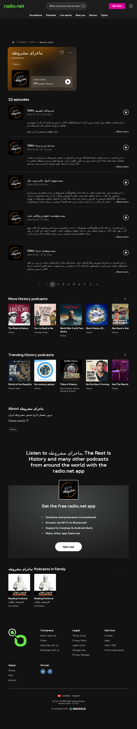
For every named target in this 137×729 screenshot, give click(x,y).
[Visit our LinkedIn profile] (43, 671)
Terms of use (79, 636)
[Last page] (97, 284)
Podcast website (16, 420)
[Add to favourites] (62, 52)
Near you (80, 15)
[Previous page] (46, 284)
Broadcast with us (49, 650)
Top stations (35, 15)
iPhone (11, 670)
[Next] (125, 297)
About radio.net (48, 636)
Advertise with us (49, 645)
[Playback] (68, 81)
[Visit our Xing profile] (50, 671)
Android (12, 680)
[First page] (39, 284)
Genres (93, 15)
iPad (10, 675)
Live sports (66, 15)
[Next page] (90, 284)
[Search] (83, 6)
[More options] (71, 53)
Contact (109, 636)
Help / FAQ (110, 645)
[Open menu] (131, 6)
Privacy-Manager (81, 655)
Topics (104, 15)
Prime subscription (114, 650)
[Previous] (117, 297)
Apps (107, 640)
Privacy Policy (80, 640)
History (16, 64)
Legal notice (79, 645)
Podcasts (51, 15)
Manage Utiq (79, 650)
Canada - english (70, 696)
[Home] (13, 42)
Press (43, 640)
